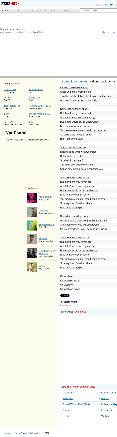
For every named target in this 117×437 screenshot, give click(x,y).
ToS (29, 433)
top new (109, 4)
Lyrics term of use (65, 305)
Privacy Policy (20, 433)
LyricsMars (7, 433)
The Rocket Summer (73, 81)
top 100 (99, 4)
